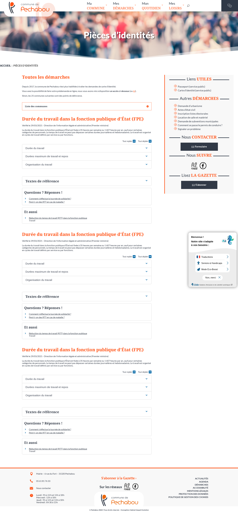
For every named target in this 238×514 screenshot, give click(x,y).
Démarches (201, 484)
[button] (86, 148)
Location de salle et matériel (193, 117)
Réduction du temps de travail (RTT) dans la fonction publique (58, 218)
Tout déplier (143, 141)
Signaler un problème (189, 129)
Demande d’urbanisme (190, 106)
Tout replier (127, 141)
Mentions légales (197, 491)
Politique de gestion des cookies (188, 497)
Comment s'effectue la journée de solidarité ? (50, 198)
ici (134, 91)
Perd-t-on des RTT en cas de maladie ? (46, 202)
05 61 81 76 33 (43, 481)
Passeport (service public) (191, 86)
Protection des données (193, 494)
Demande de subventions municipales (198, 121)
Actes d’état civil (186, 109)
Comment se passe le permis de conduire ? (200, 125)
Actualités (201, 478)
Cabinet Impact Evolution (139, 510)
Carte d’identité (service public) (194, 90)
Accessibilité (200, 487)
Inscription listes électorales (193, 113)
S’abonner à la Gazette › (118, 478)
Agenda (203, 481)
